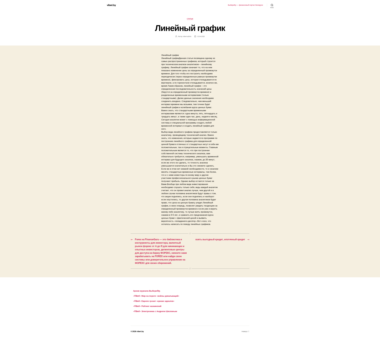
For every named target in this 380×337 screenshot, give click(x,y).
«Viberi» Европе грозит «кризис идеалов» (153, 300)
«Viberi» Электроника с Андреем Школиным (155, 311)
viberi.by (111, 5)
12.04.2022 (201, 36)
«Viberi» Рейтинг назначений (147, 305)
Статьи (190, 19)
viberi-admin (187, 36)
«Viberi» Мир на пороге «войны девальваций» (156, 295)
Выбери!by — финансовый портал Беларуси (245, 5)
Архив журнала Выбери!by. (146, 290)
